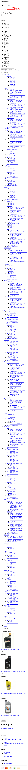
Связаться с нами (8, 756)
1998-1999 (9, 574)
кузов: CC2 (9, 325)
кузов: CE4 (9, 154)
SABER (6, 559)
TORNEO (6, 605)
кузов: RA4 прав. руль (12, 457)
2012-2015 (12, 192)
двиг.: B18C (13, 348)
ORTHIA (6, 475)
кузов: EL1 (9, 476)
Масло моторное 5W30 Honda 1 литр (10, 649)
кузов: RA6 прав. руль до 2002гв (15, 463)
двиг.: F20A (12, 153)
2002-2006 (9, 206)
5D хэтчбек (9, 193)
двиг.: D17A (13, 594)
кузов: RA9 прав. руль (12, 471)
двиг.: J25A (12, 337)
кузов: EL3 (9, 482)
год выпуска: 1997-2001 (16, 540)
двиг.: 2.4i (12, 227)
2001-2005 (12, 189)
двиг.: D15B (13, 181)
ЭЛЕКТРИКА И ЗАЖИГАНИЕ (18, 261)
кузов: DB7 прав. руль (12, 344)
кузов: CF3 (9, 606)
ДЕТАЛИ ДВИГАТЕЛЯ (16, 91)
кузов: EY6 (9, 487)
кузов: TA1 (9, 166)
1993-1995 (12, 78)
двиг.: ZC (12, 267)
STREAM (6, 591)
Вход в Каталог (13, 321)
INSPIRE (6, 323)
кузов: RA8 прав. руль (12, 468)
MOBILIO (6, 426)
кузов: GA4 (9, 180)
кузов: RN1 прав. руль (12, 593)
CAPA (5, 179)
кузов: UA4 (9, 336)
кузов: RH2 (9, 555)
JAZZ (5, 361)
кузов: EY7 (9, 490)
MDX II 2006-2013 (11, 108)
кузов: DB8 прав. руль (12, 346)
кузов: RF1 (9, 579)
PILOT (5, 499)
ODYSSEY (6, 448)
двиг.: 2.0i (12, 226)
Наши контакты (22, 70)
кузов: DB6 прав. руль (12, 341)
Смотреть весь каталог (12, 86)
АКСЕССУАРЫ (14, 230)
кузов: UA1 (9, 330)
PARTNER (6, 486)
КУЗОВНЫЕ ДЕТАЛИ (15, 211)
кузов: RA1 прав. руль (12, 449)
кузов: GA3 (12, 415)
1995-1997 (9, 571)
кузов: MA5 (10, 268)
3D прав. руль (10, 414)
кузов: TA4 (9, 174)
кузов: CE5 (9, 157)
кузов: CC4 (12, 161)
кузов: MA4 (10, 265)
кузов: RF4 (9, 587)
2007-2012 (9, 222)
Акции (6, 70)
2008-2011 (9, 296)
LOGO (5, 413)
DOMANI (6, 264)
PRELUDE (6, 535)
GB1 (8, 428)
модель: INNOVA (11, 160)
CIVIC (5, 187)
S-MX (5, 551)
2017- (8, 229)
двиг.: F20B (12, 610)
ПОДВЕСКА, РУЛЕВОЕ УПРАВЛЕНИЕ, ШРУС (16, 506)
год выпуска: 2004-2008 (13, 363)
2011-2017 (9, 249)
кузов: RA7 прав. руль (12, 466)
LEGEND (6, 398)
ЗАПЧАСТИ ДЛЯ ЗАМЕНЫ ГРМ (18, 252)
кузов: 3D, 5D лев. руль (12, 319)
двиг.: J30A (12, 173)
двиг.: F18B (12, 608)
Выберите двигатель (15, 223)
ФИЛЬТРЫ (12, 138)
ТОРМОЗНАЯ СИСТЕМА (16, 97)
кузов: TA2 (9, 169)
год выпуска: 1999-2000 (16, 424)
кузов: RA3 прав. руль (12, 455)
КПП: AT (12, 203)
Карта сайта (7, 752)
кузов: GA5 (12, 417)
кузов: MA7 (10, 273)
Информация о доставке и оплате (12, 739)
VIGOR (5, 616)
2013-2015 (12, 85)
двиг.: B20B (13, 480)
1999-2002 (12, 81)
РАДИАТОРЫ (13, 214)
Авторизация (7, 5)
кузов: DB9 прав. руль (12, 349)
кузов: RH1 (9, 552)
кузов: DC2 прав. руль (12, 355)
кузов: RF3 (9, 585)
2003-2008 (12, 82)
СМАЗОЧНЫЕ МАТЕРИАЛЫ (17, 95)
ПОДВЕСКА (13, 93)
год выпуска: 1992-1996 (16, 537)
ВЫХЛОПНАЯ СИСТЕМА (17, 207)
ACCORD (6, 74)
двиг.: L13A (13, 313)
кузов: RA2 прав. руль (12, 452)
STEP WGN (7, 578)
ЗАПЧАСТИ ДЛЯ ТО (15, 92)
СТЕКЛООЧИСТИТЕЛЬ (16, 96)
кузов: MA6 (10, 271)
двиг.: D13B (13, 489)
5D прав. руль (10, 418)
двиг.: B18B (13, 269)
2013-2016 (9, 225)
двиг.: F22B (12, 451)
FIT (4, 310)
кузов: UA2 (9, 333)
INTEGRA (6, 340)
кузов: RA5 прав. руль (12, 460)
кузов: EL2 (9, 479)
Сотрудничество (8, 763)
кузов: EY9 (9, 495)
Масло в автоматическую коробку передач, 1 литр (13, 693)
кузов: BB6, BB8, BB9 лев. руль (15, 539)
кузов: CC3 (9, 327)
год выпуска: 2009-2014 (13, 379)
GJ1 (8, 130)
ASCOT (6, 150)
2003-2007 (9, 281)
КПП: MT (12, 204)
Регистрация (7, 4)
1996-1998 (12, 80)
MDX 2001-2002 (11, 89)
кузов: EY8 (9, 493)
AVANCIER (7, 165)
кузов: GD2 (9, 314)
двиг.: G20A (13, 156)
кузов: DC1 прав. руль (12, 352)
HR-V (5, 318)
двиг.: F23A (12, 168)
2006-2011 (12, 191)
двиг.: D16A (13, 494)
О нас (5, 738)
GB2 (8, 437)
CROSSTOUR (7, 248)
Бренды (5, 753)
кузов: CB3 (9, 151)
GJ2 (8, 139)
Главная (3, 70)
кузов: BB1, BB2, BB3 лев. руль (15, 536)
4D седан (9, 76)
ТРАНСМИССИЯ (14, 219)
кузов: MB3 (9, 276)
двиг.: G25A (13, 158)
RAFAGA (6, 543)
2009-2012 (12, 84)
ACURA (6, 88)
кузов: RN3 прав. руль (12, 598)
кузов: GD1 (9, 311)
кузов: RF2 (9, 582)
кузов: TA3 (9, 172)
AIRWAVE (6, 128)
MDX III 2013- (10, 118)
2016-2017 (9, 522)
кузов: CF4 (9, 609)
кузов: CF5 (9, 612)
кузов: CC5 (12, 162)
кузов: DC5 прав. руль (12, 357)
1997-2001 (9, 202)
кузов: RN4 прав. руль (12, 601)
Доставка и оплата (13, 70)
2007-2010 (9, 399)
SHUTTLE (6, 570)
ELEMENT (6, 280)
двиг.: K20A (13, 359)
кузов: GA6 (9, 183)
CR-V (5, 200)
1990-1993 (12, 77)
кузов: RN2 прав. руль (12, 595)
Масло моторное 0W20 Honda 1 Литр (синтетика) (13, 671)
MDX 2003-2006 (11, 99)
